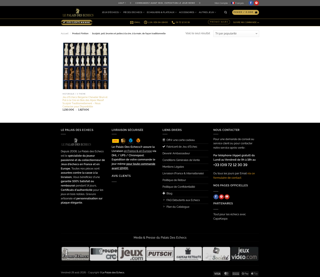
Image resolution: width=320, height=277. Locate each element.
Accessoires (186, 12)
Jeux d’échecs (110, 12)
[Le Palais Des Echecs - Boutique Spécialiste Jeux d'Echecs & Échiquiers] (79, 12)
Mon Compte (221, 3)
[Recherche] (225, 12)
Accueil (64, 33)
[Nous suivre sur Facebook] (251, 3)
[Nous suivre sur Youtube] (227, 196)
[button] (245, 12)
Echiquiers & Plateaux (160, 12)
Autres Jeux (206, 12)
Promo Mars (219, 22)
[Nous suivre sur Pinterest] (256, 3)
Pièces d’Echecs (132, 12)
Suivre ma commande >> (246, 22)
